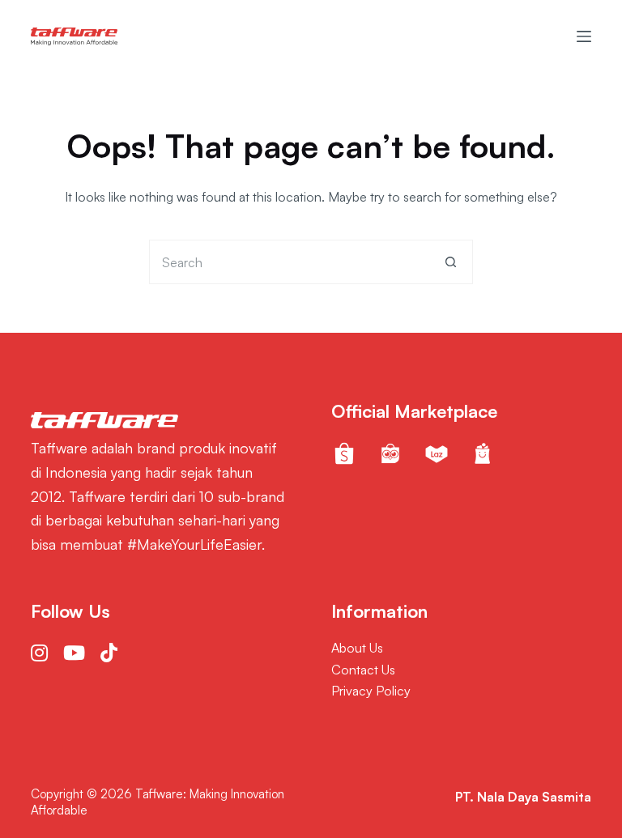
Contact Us (363, 669)
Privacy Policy (371, 691)
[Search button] (450, 262)
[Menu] (584, 36)
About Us (357, 648)
